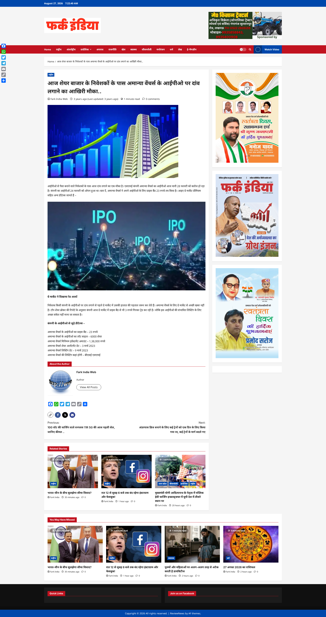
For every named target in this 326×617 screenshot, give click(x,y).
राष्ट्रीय (58, 49)
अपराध (99, 49)
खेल (123, 49)
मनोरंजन (161, 49)
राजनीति (112, 49)
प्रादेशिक (85, 49)
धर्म (171, 49)
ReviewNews (177, 613)
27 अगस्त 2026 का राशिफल (239, 567)
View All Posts (89, 387)
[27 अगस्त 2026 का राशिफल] (250, 544)
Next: (172, 427)
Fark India (54, 497)
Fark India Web (59, 99)
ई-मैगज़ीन (191, 49)
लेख (180, 49)
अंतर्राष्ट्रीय (71, 49)
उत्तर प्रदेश (163, 483)
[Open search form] (250, 49)
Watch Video (272, 49)
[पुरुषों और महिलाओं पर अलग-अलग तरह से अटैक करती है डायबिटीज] (192, 544)
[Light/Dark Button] (243, 49)
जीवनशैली (146, 49)
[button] (50, 415)
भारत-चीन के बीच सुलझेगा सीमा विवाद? (70, 492)
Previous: (81, 427)
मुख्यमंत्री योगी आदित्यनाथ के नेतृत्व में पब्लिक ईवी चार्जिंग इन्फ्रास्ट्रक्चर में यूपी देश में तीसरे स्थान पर (179, 497)
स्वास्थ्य (133, 49)
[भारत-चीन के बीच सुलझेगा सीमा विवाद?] (73, 471)
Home (47, 49)
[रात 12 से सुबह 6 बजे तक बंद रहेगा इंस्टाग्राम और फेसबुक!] (126, 471)
